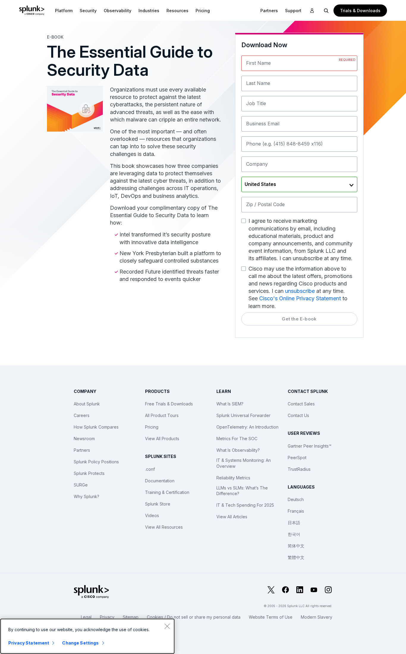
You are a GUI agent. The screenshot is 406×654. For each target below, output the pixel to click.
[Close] (167, 626)
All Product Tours (162, 415)
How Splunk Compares (96, 426)
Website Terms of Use (270, 617)
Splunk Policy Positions (96, 461)
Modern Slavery (316, 617)
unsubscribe (300, 291)
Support (293, 10)
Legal (86, 617)
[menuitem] (63, 10)
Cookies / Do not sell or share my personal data (193, 617)
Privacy (107, 617)
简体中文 (296, 545)
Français (296, 511)
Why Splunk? (86, 496)
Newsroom (84, 438)
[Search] (326, 10)
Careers (81, 415)
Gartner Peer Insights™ (309, 445)
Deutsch (296, 499)
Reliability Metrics (233, 477)
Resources (177, 10)
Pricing (151, 426)
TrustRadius (299, 469)
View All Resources (164, 527)
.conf (150, 469)
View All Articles (231, 516)
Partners (82, 450)
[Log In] (312, 11)
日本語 (294, 522)
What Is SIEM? (229, 403)
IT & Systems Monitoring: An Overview (243, 463)
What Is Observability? (238, 450)
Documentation (159, 480)
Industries (149, 10)
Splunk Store (157, 503)
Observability (117, 10)
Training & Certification (167, 492)
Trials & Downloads (360, 10)
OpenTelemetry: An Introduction (247, 426)
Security (88, 10)
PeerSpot (297, 457)
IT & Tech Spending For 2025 (245, 505)
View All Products (162, 438)
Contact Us (298, 415)
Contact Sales (301, 403)
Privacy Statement (28, 642)
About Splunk (87, 403)
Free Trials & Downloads (169, 403)
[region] (87, 636)
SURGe (81, 484)
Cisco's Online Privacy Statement (300, 298)
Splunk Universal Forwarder (243, 415)
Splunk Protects (89, 473)
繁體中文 (296, 557)
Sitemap (131, 617)
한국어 (294, 534)
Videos (152, 515)
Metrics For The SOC (236, 438)
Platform (64, 10)
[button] (63, 10)
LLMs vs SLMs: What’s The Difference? (242, 490)
